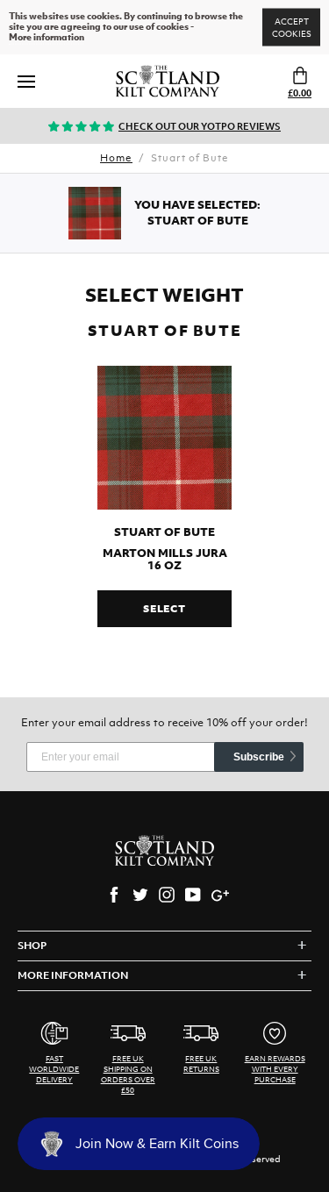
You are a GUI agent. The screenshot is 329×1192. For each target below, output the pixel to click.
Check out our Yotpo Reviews (199, 126)
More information (46, 38)
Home (116, 158)
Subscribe (258, 757)
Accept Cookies (291, 27)
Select (164, 609)
